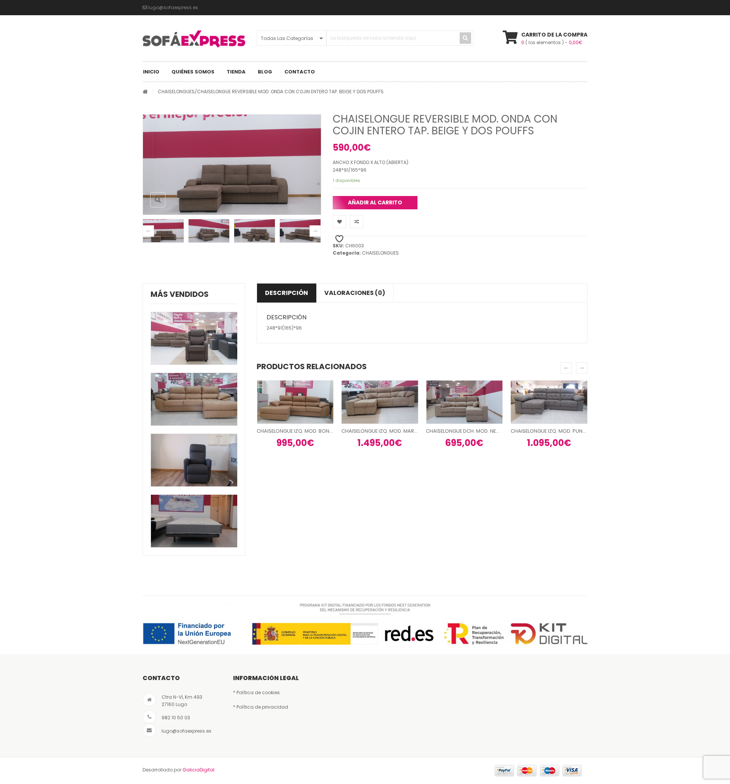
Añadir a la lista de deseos (339, 221)
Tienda (236, 71)
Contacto (299, 71)
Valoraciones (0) (354, 292)
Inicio (151, 71)
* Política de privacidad (260, 707)
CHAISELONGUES (176, 91)
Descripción (286, 292)
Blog (265, 71)
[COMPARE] (356, 221)
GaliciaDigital (198, 769)
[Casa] (145, 91)
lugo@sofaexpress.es (186, 731)
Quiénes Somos (192, 71)
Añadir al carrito (375, 202)
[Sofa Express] (194, 39)
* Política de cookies (256, 692)
